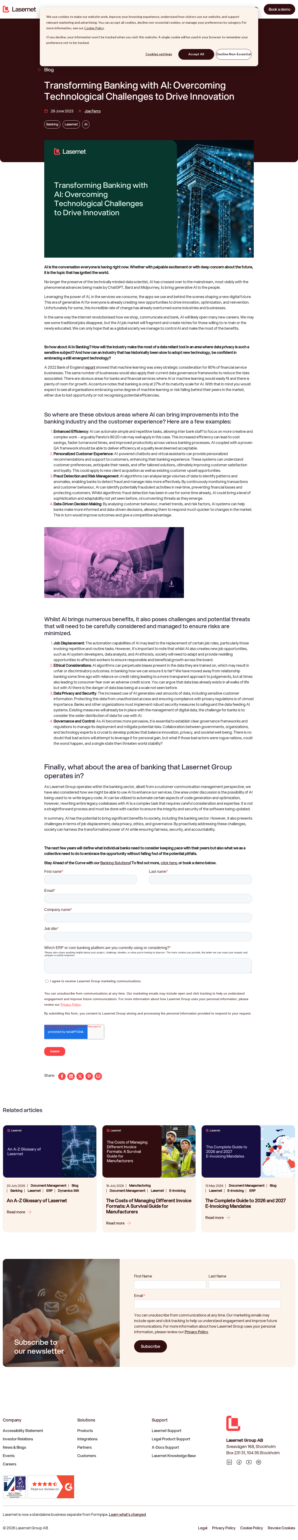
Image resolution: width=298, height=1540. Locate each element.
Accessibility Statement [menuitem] (23, 1430)
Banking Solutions (115, 862)
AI (85, 124)
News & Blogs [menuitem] (14, 1447)
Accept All (196, 54)
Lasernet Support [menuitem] (166, 1430)
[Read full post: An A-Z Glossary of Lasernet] (49, 1151)
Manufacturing (140, 1185)
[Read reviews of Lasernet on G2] (51, 1486)
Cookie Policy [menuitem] (251, 1527)
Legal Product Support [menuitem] (171, 1438)
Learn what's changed (127, 1514)
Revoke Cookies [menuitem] (281, 1527)
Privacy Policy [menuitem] (224, 1527)
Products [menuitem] (85, 1430)
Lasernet (71, 124)
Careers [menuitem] (9, 1464)
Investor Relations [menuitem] (18, 1438)
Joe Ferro (93, 111)
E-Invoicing (177, 1190)
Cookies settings (159, 54)
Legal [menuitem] (202, 1527)
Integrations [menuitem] (87, 1438)
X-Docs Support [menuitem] (165, 1447)
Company (12, 1420)
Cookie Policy (94, 28)
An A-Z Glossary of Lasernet (37, 1200)
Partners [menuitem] (84, 1447)
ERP (49, 1190)
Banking (52, 124)
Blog (49, 69)
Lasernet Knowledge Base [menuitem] (174, 1455)
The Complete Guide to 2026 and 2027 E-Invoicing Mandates (245, 1203)
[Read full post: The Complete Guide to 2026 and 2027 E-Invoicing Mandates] (248, 1151)
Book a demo (279, 9)
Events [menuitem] (9, 1455)
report (90, 367)
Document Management (48, 1185)
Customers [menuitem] (86, 1455)
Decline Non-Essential (234, 54)
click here (169, 862)
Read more (16, 1212)
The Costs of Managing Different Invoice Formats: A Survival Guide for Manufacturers (148, 1206)
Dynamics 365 (68, 1190)
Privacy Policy (196, 1332)
